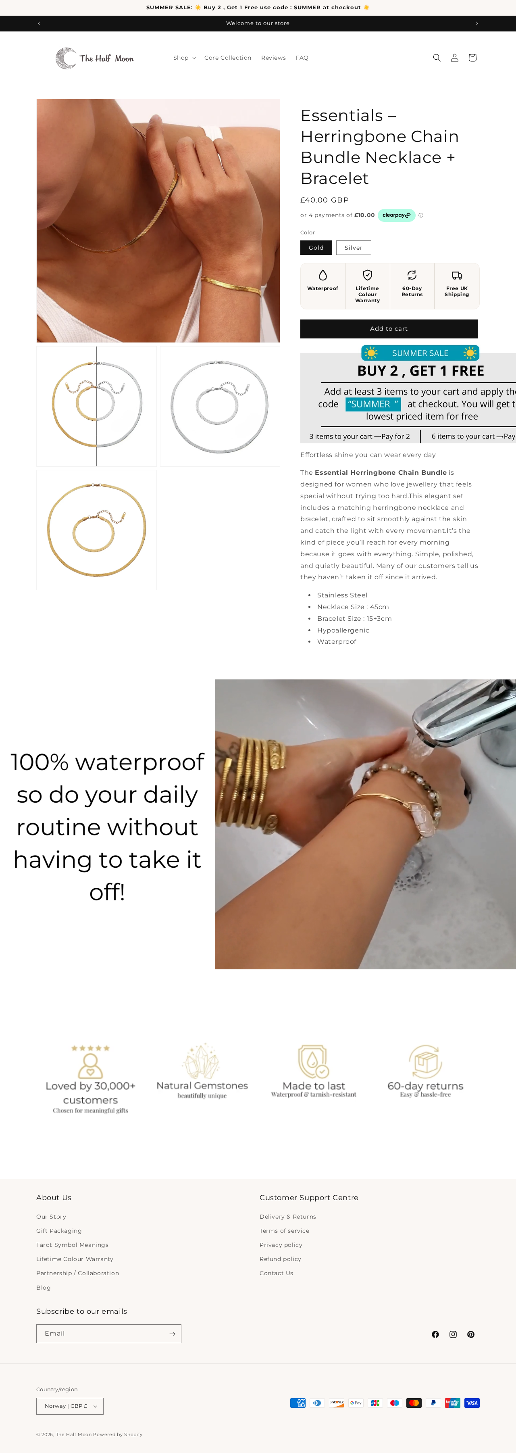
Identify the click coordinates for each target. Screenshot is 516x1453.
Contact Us (276, 1273)
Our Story (51, 1216)
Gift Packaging (59, 1230)
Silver (354, 247)
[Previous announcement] (39, 23)
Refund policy (281, 1259)
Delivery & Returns (288, 1216)
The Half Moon (74, 1434)
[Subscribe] (172, 1333)
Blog (43, 1287)
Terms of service (285, 1230)
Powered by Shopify (118, 1434)
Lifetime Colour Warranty (74, 1259)
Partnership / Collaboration (77, 1273)
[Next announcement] (477, 23)
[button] (184, 57)
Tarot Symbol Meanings (72, 1244)
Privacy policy (281, 1244)
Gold (316, 247)
